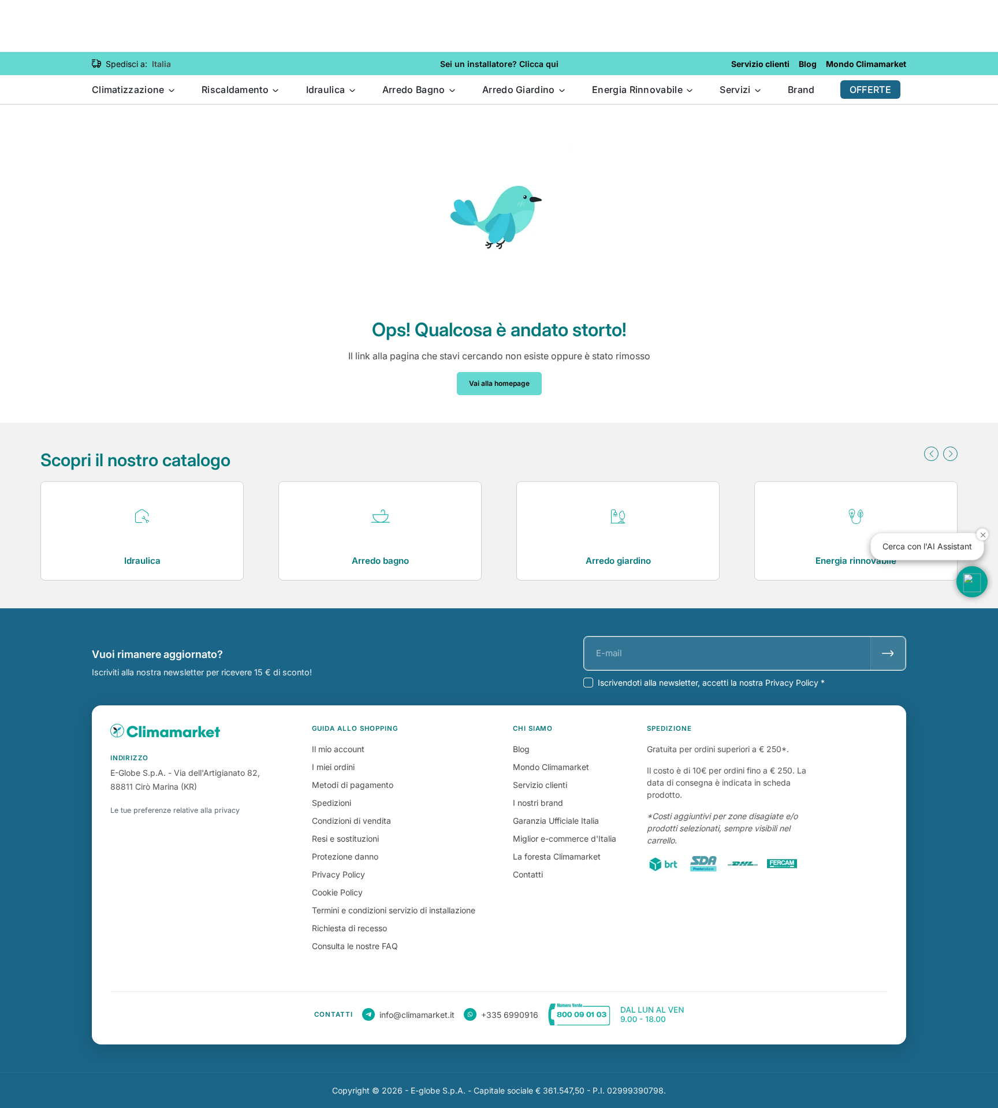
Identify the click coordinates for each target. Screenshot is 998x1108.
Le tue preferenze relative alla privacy (175, 810)
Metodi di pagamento (352, 785)
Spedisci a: (126, 64)
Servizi (736, 89)
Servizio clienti (540, 785)
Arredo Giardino (519, 89)
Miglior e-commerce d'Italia (564, 838)
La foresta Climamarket (557, 856)
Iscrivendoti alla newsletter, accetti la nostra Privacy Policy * (711, 682)
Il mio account (338, 749)
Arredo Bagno (415, 89)
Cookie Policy (337, 892)
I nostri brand (538, 803)
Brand (801, 89)
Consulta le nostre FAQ (355, 946)
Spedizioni (331, 803)
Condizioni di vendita (351, 821)
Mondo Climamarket (551, 767)
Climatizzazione (129, 89)
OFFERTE (870, 89)
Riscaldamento (236, 89)
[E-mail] (888, 653)
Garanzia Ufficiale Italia (556, 821)
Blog (521, 749)
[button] (931, 454)
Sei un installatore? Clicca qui (499, 64)
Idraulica (327, 89)
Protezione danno (345, 856)
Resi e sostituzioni (345, 838)
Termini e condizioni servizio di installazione (393, 910)
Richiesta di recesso (349, 928)
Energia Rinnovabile (638, 89)
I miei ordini (333, 767)
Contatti (528, 874)
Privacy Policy (338, 874)
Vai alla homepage (499, 383)
